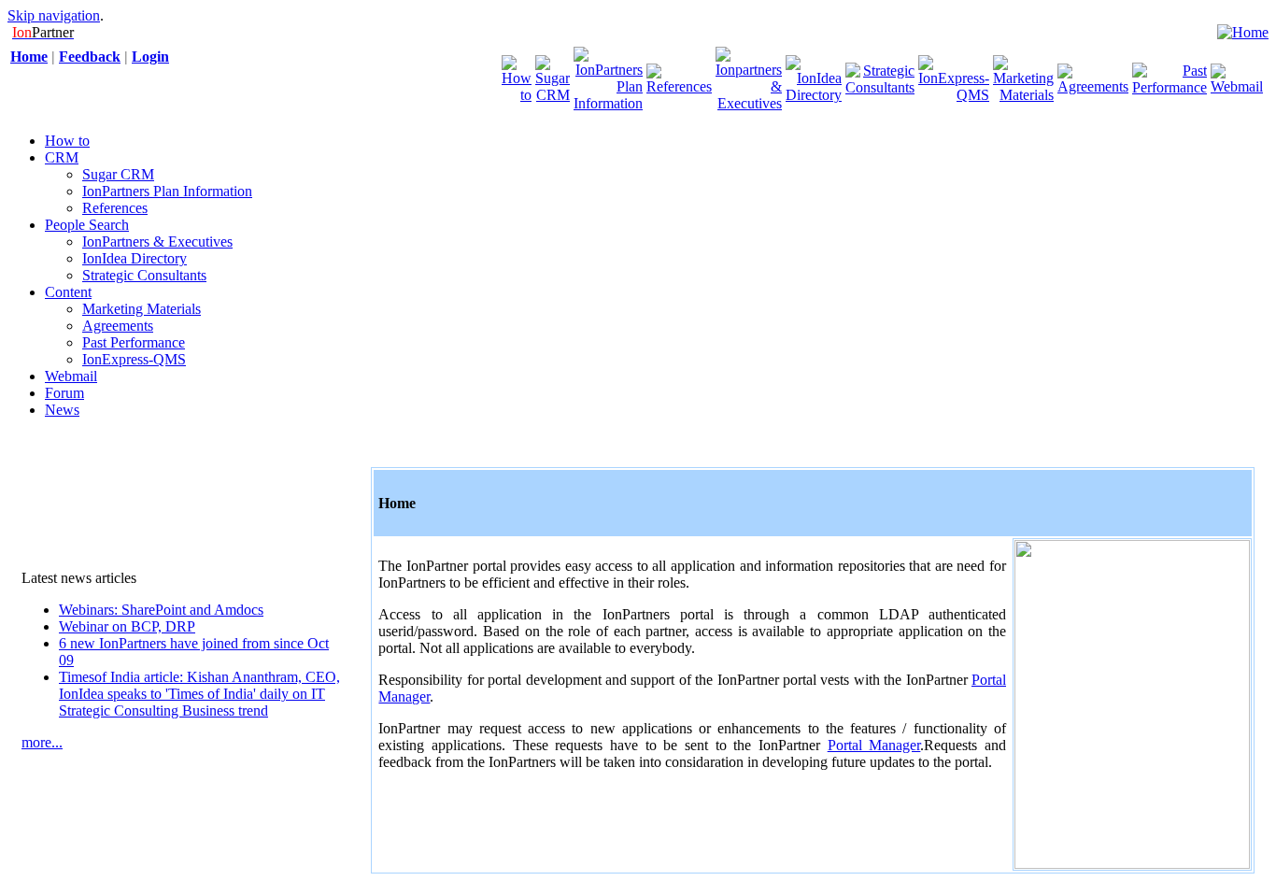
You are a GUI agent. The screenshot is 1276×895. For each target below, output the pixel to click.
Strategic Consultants (144, 275)
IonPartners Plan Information (167, 191)
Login (150, 56)
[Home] (1243, 32)
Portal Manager (874, 745)
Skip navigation (53, 15)
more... (42, 742)
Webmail (71, 376)
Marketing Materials (141, 309)
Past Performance (133, 342)
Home (29, 56)
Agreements (117, 326)
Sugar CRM (118, 174)
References (115, 208)
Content (68, 292)
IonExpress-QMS (134, 359)
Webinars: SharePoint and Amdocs (161, 610)
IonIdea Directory (134, 258)
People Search (87, 225)
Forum (64, 393)
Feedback (90, 56)
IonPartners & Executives (157, 241)
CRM (61, 157)
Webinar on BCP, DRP (127, 626)
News (62, 410)
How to (67, 141)
